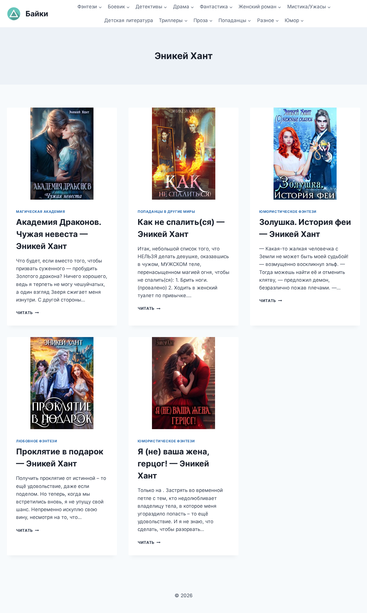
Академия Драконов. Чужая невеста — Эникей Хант (58, 234)
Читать (27, 312)
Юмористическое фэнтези (288, 211)
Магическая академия (40, 211)
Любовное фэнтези (36, 441)
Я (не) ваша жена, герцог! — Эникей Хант (173, 463)
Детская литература (128, 20)
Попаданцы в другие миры (166, 211)
